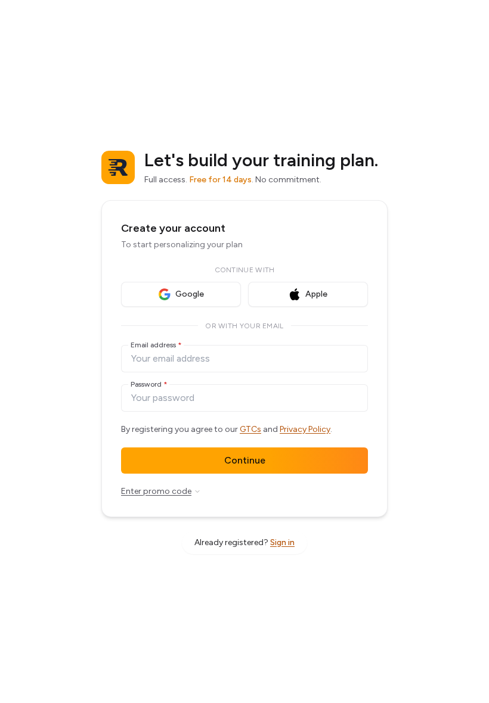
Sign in (282, 542)
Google (189, 294)
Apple (316, 294)
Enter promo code (156, 491)
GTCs (250, 429)
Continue (244, 460)
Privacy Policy (305, 429)
